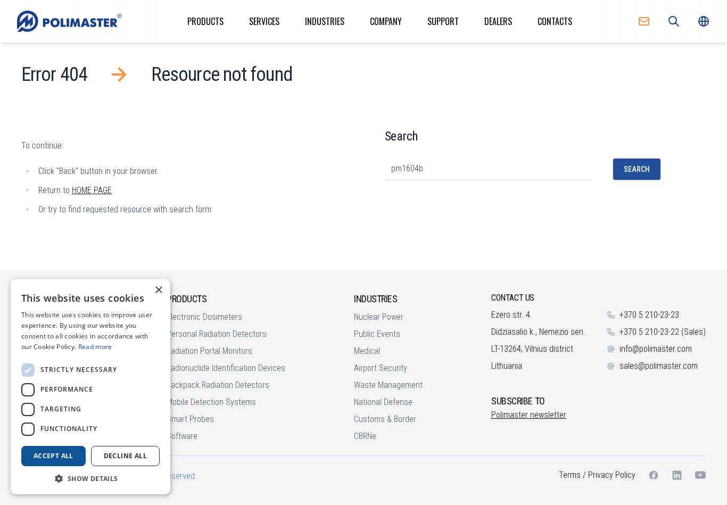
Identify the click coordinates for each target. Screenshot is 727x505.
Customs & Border (385, 419)
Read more (95, 346)
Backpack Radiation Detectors (218, 385)
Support (443, 21)
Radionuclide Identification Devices (226, 368)
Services (264, 21)
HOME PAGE (92, 190)
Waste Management (388, 385)
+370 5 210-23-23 (649, 315)
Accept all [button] (53, 455)
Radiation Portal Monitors (209, 351)
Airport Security (380, 368)
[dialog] (90, 386)
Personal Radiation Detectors (217, 334)
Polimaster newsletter (528, 415)
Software (182, 436)
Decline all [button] (125, 455)
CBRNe (365, 436)
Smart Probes (190, 419)
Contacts (555, 21)
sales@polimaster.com (658, 366)
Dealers (498, 21)
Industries (324, 21)
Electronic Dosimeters (204, 317)
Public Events (377, 334)
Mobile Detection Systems (211, 402)
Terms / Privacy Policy (597, 475)
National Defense (383, 402)
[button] (90, 478)
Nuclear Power (378, 317)
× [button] (158, 290)
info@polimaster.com (655, 349)
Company (386, 21)
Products (205, 21)
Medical (367, 351)
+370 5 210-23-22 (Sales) (662, 332)
